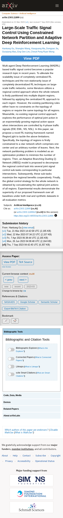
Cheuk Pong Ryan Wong (42, 51)
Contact (27, 455)
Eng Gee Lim (23, 51)
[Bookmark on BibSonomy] (5, 321)
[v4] (4, 241)
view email (28, 227)
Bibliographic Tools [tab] (13, 332)
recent (17, 286)
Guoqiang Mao (9, 51)
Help (15, 455)
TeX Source (25, 262)
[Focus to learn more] (55, 215)
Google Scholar (27, 302)
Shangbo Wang (22, 48)
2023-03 (31, 286)
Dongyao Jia (52, 48)
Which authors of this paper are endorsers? (26, 430)
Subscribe (41, 455)
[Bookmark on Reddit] (15, 321)
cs (24, 291)
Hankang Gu (8, 48)
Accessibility (24, 461)
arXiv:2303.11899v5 (26, 212)
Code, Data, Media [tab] (13, 395)
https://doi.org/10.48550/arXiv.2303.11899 (33, 216)
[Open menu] (57, 6)
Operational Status (44, 461)
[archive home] (9, 5)
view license (6, 267)
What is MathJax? (24, 432)
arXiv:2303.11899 (22, 208)
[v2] (4, 234)
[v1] (4, 231)
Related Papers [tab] (11, 409)
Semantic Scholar (49, 302)
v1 (27, 22)
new (6, 286)
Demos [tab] (7, 402)
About (5, 455)
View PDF (32, 58)
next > (23, 279)
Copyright (56, 455)
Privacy (9, 461)
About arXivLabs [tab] (12, 416)
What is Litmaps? (32, 367)
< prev (8, 279)
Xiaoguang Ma (38, 48)
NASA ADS (9, 302)
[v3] (4, 237)
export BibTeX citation (15, 308)
